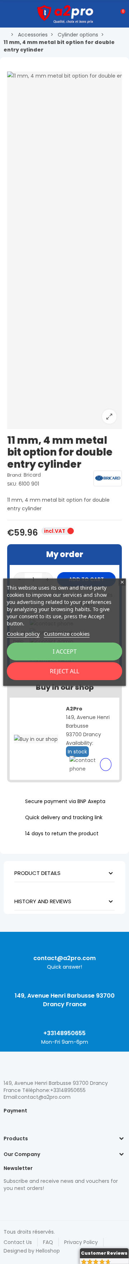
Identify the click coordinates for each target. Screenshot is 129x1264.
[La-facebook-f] (44, 1203)
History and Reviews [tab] (42, 901)
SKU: (12, 484)
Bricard (32, 474)
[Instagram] (19, 1203)
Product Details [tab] (37, 873)
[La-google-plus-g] (32, 1203)
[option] (64, 250)
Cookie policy (23, 633)
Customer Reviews (104, 1253)
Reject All (64, 671)
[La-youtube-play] (57, 1203)
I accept (65, 651)
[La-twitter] (7, 1203)
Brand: (14, 475)
